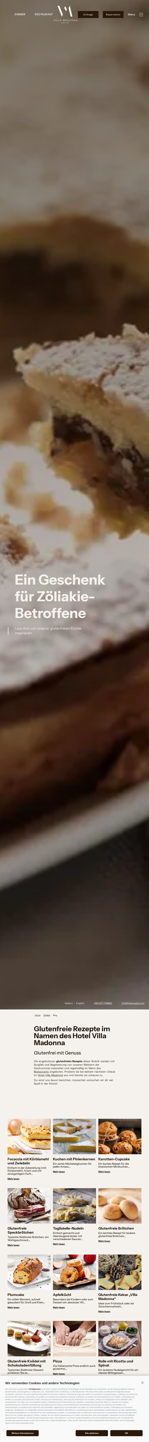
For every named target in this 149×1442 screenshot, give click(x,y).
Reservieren (113, 14)
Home (37, 1015)
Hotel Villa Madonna (50, 1075)
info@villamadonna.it (132, 1003)
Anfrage (88, 14)
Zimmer (19, 14)
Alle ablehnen (92, 1433)
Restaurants (41, 1071)
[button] (142, 1382)
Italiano (69, 1003)
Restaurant (44, 14)
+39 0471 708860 (103, 1003)
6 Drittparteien (35, 1389)
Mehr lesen (13, 1178)
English (80, 1003)
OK (126, 1433)
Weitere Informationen (23, 1433)
